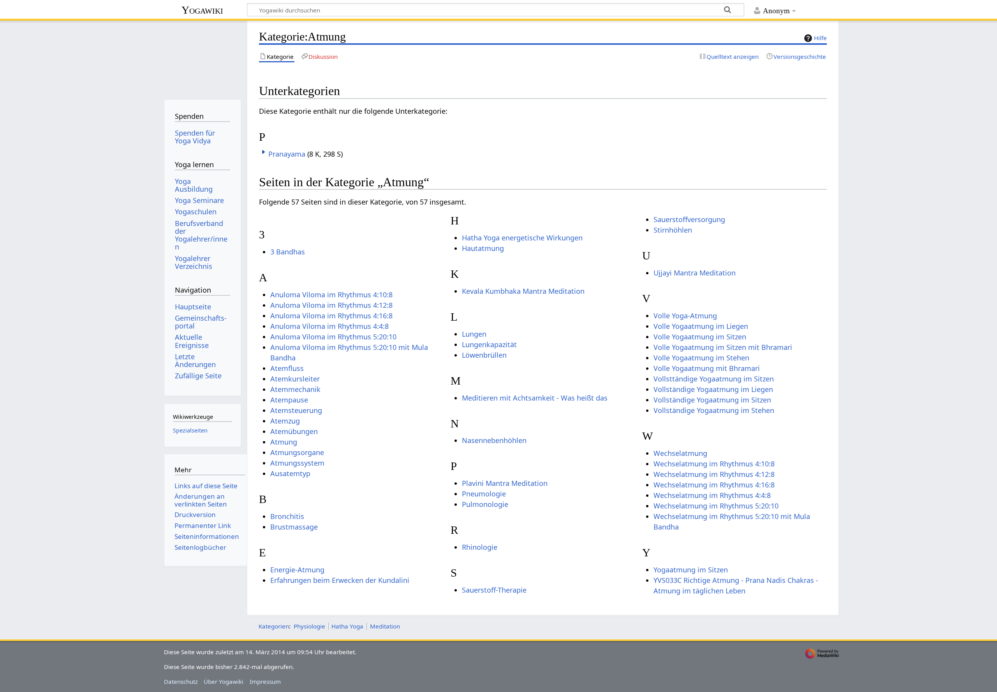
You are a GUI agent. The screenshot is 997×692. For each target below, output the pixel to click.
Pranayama (286, 154)
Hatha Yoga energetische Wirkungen (522, 237)
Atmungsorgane (297, 452)
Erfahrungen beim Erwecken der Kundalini (339, 580)
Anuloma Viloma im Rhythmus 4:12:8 (331, 305)
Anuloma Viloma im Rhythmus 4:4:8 (329, 326)
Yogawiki (202, 10)
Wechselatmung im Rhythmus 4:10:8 (714, 463)
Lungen (474, 334)
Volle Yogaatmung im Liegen (701, 326)
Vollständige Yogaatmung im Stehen (714, 410)
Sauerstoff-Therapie (494, 590)
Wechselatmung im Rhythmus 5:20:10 (716, 505)
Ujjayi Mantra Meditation (695, 272)
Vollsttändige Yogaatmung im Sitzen (714, 378)
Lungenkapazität (489, 344)
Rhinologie (479, 547)
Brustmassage (294, 526)
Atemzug (285, 420)
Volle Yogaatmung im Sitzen (700, 336)
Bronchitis (287, 516)
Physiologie (309, 626)
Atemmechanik (295, 389)
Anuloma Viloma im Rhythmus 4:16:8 (331, 315)
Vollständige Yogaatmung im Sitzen (712, 399)
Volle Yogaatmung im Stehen (701, 357)
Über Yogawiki (223, 681)
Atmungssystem (297, 463)
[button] (263, 152)
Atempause (289, 399)
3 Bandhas (287, 251)
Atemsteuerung (296, 410)
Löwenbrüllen (484, 355)
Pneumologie (484, 493)
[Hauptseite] (202, 57)
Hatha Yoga (347, 626)
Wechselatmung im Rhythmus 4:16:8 (714, 484)
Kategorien (274, 626)
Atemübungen (294, 431)
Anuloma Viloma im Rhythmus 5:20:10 (333, 336)
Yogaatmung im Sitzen (691, 569)
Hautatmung (483, 248)
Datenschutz (181, 681)
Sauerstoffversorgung (689, 219)
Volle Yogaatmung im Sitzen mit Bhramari (723, 347)
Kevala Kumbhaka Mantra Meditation (523, 291)
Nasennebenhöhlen (494, 440)
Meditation (385, 626)
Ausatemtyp (290, 473)
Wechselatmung (680, 453)
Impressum (265, 681)
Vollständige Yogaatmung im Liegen (713, 389)
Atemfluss (287, 368)
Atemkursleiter (295, 378)
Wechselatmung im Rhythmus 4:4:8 (712, 495)
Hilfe (820, 38)
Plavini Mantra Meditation (505, 483)
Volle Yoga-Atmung (685, 315)
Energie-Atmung (297, 569)
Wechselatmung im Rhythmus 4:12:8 (714, 474)
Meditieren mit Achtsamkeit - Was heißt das (535, 397)
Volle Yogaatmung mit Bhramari (707, 368)
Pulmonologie (485, 504)
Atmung (283, 442)
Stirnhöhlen (673, 230)
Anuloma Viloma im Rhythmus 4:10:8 (331, 294)
